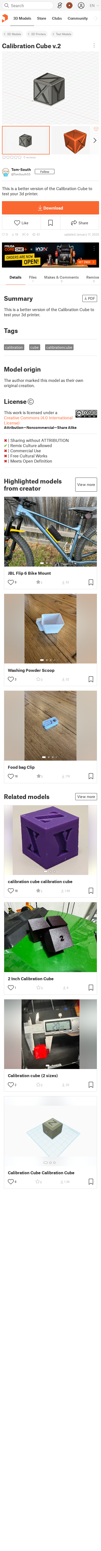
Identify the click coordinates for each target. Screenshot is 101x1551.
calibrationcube (59, 347)
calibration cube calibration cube (40, 881)
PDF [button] (91, 298)
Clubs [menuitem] (57, 18)
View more (86, 484)
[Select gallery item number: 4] (55, 563)
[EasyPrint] (59, 5)
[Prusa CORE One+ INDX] (50, 255)
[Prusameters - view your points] (69, 5)
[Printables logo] (5, 18)
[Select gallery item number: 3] (51, 563)
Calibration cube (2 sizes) (33, 1075)
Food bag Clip (21, 767)
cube (34, 347)
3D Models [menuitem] (22, 18)
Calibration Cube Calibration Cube (41, 1172)
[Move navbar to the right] (96, 18)
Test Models (63, 34)
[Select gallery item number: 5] (58, 563)
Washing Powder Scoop (31, 670)
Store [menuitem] (41, 18)
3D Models (14, 34)
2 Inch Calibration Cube (31, 978)
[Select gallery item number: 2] (47, 563)
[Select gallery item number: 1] (42, 563)
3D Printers (38, 34)
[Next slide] (94, 140)
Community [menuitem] (78, 18)
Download (53, 207)
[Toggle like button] (11, 582)
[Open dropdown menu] (94, 45)
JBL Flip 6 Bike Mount (29, 573)
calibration (14, 347)
